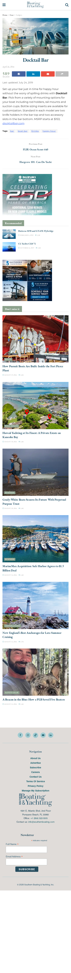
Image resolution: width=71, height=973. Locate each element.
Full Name (12, 844)
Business (9, 493)
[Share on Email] (48, 74)
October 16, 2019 (27, 248)
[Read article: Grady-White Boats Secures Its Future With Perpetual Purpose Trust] (35, 472)
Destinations (12, 626)
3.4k (22, 508)
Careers (35, 771)
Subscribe (35, 767)
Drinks (35, 131)
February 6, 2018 (26, 235)
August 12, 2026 (10, 642)
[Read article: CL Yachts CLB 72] (9, 247)
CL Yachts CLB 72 (27, 243)
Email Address (14, 856)
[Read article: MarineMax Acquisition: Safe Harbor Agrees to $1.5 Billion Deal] (35, 538)
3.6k (22, 375)
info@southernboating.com (41, 821)
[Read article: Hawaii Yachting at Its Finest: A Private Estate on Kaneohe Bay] (35, 405)
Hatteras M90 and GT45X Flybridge (35, 231)
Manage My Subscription (35, 790)
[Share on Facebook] (19, 74)
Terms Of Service (35, 781)
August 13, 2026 (10, 575)
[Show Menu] (4, 5)
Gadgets (19, 15)
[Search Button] (67, 5)
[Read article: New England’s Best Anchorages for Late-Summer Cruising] (35, 605)
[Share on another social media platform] (62, 74)
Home (4, 15)
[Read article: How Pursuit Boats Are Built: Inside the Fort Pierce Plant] (35, 338)
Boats (8, 359)
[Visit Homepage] (35, 5)
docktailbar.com (13, 123)
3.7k (22, 642)
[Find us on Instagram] (28, 735)
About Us (35, 758)
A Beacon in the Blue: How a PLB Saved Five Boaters (33, 699)
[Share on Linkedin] (33, 74)
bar (12, 131)
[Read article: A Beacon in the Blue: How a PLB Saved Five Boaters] (35, 672)
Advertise (35, 762)
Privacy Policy (35, 785)
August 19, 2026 (10, 375)
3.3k (38, 235)
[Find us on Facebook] (20, 735)
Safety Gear (11, 692)
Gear (12, 15)
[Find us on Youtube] (43, 735)
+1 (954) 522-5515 (39, 818)
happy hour (49, 131)
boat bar (23, 131)
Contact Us (36, 776)
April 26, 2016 (8, 66)
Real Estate (11, 426)
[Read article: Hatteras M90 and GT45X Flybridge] (9, 234)
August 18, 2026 (10, 442)
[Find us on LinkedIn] (50, 735)
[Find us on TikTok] (35, 735)
